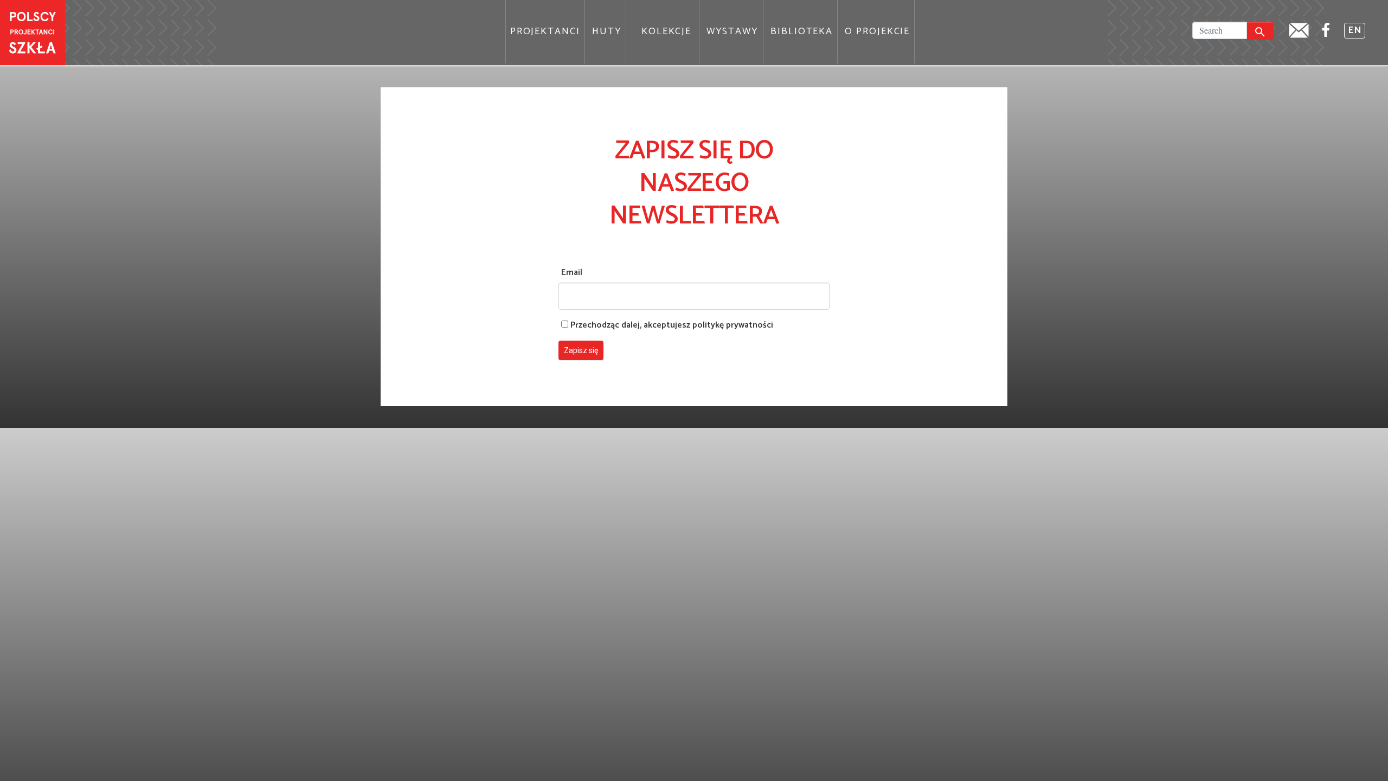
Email (571, 272)
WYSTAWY (732, 31)
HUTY (607, 31)
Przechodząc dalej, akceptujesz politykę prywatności (670, 325)
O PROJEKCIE (877, 31)
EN (1354, 30)
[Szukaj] (1260, 30)
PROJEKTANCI (545, 31)
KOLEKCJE (666, 31)
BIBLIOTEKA (801, 31)
